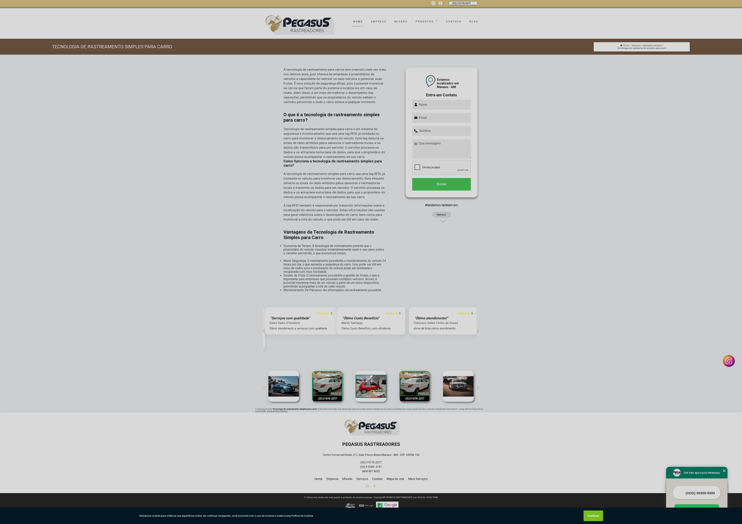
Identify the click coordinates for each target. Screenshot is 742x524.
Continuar (593, 515)
